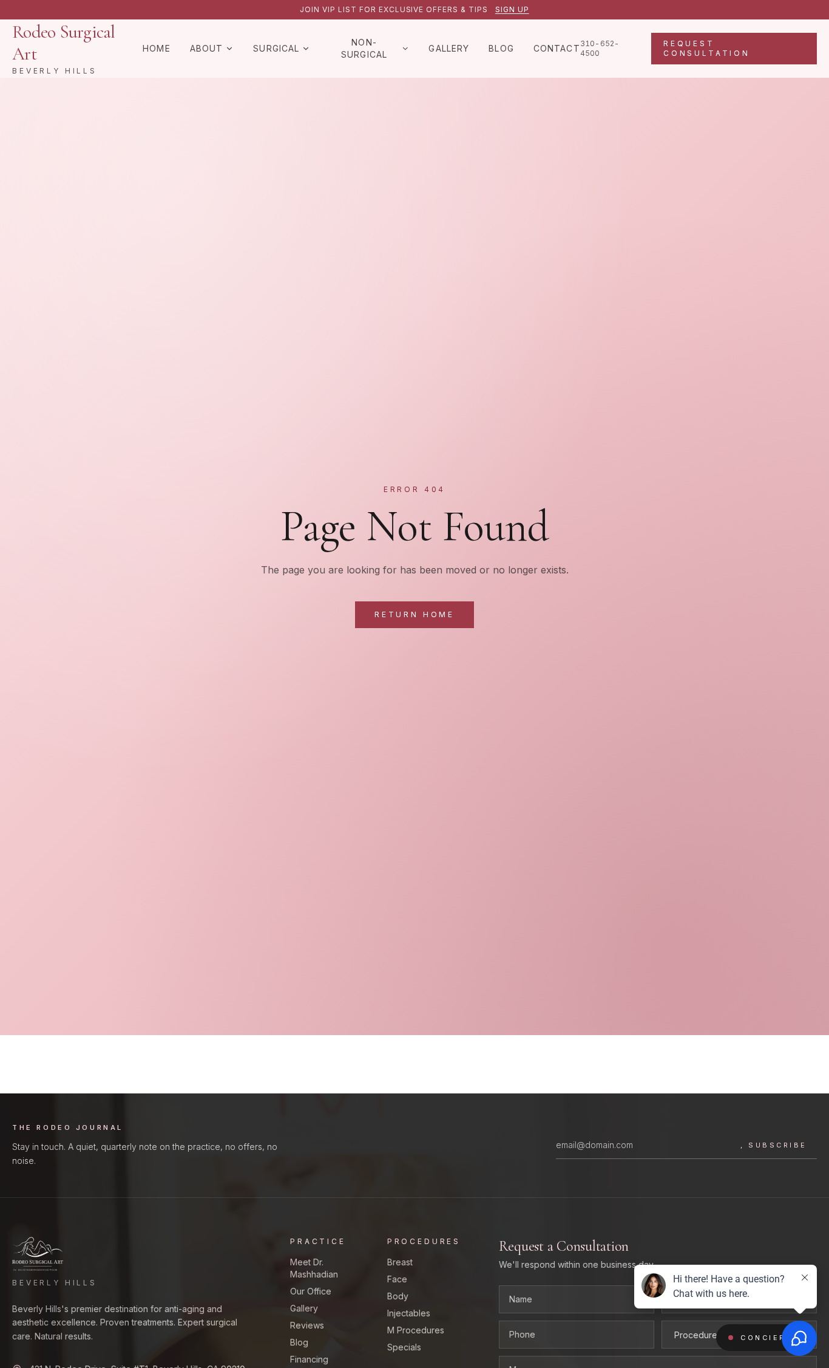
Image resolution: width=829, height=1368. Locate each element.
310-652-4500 (600, 48)
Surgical (276, 48)
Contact (556, 48)
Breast (400, 1262)
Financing (309, 1359)
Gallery (448, 48)
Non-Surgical (364, 48)
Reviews (307, 1325)
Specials (404, 1347)
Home (156, 48)
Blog (501, 48)
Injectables (408, 1313)
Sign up (512, 9)
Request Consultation (706, 48)
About (206, 48)
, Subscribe (773, 1145)
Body (397, 1296)
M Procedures (415, 1330)
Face (397, 1279)
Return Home (414, 614)
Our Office (310, 1291)
